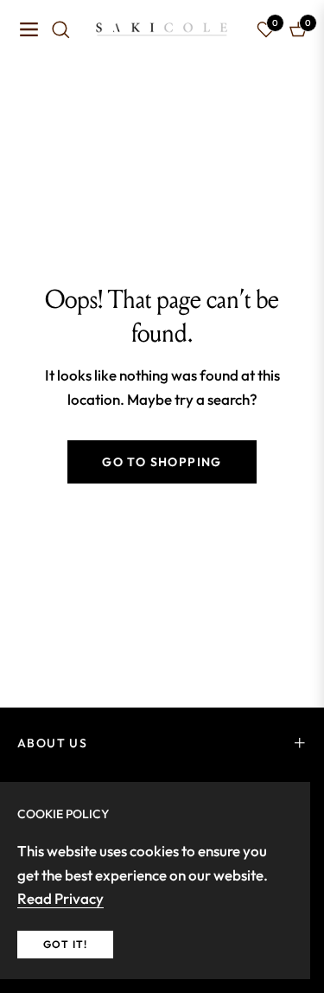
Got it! (65, 944)
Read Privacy (60, 898)
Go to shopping (162, 462)
